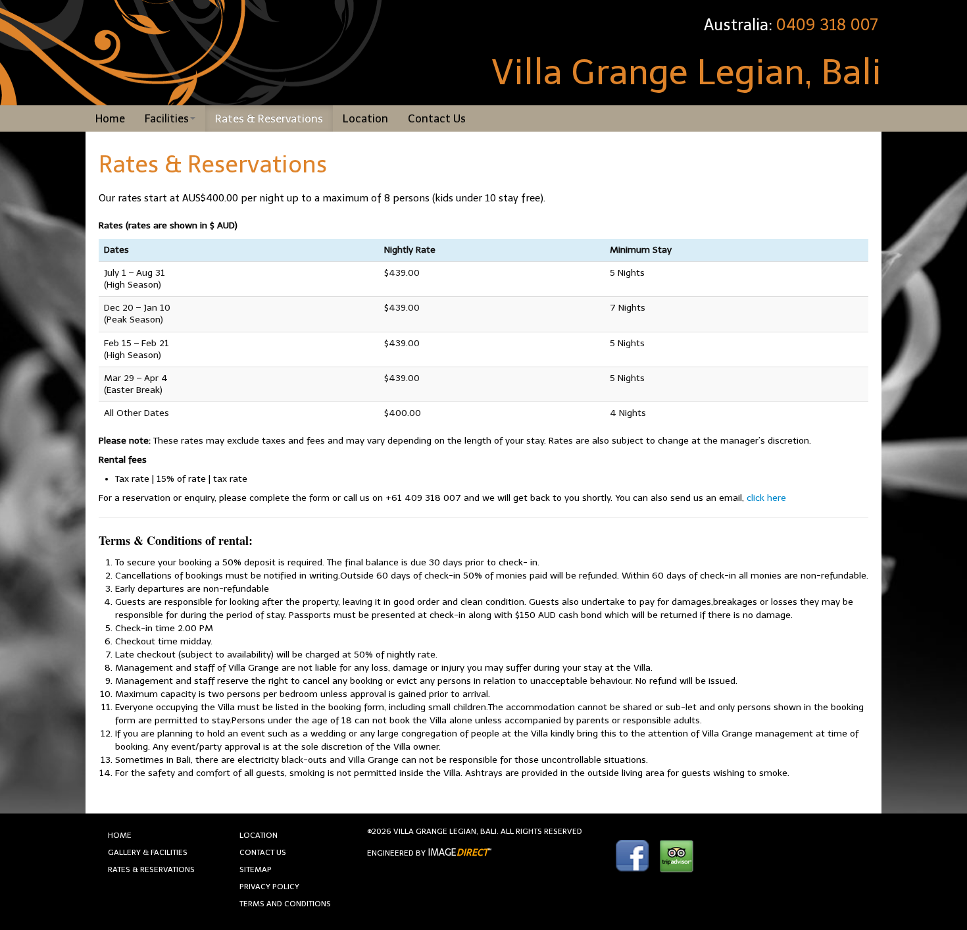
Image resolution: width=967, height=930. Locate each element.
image (457, 852)
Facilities (167, 118)
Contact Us (437, 118)
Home (110, 118)
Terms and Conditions (285, 903)
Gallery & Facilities (147, 852)
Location (365, 118)
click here (766, 498)
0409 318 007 (827, 24)
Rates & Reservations (269, 118)
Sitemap (255, 869)
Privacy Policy (269, 886)
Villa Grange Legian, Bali (686, 72)
